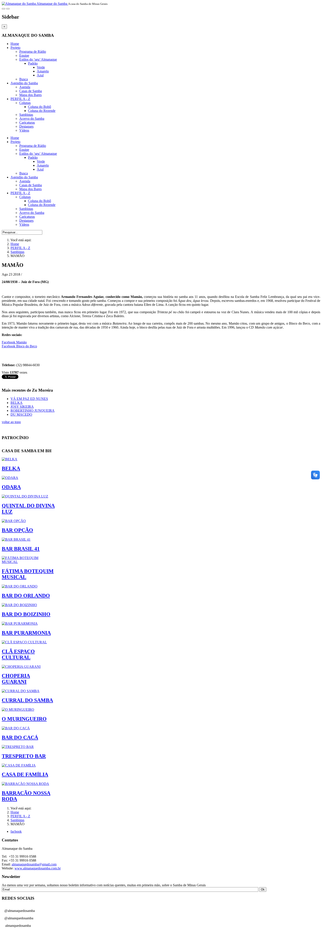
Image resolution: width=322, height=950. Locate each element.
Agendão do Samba (24, 83)
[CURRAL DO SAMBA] (20, 691)
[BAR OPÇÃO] (14, 521)
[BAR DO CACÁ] (16, 728)
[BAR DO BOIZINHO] (19, 605)
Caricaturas (27, 122)
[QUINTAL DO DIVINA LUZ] (25, 496)
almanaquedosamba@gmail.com (34, 864)
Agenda (24, 87)
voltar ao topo (11, 422)
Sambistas (26, 114)
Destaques (26, 126)
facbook (16, 831)
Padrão (33, 63)
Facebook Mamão (14, 342)
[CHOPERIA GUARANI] (21, 667)
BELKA (17, 403)
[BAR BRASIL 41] (16, 539)
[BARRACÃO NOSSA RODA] (25, 784)
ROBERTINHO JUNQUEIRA (33, 410)
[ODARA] (10, 478)
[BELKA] (9, 459)
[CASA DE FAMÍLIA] (19, 765)
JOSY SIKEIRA (22, 406)
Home (15, 44)
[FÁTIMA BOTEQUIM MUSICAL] (28, 562)
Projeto (15, 47)
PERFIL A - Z (20, 99)
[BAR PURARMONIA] (20, 623)
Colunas (25, 103)
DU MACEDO (21, 414)
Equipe (24, 55)
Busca (23, 79)
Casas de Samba (30, 91)
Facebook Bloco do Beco (19, 346)
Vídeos (24, 130)
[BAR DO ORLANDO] (19, 586)
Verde (41, 67)
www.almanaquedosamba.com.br (37, 868)
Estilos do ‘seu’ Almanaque (38, 59)
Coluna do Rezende (41, 111)
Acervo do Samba (31, 118)
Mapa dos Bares (30, 95)
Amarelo (43, 71)
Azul (40, 75)
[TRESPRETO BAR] (18, 747)
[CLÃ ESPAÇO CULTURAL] (24, 642)
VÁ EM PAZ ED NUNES (29, 399)
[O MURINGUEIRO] (18, 709)
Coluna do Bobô (39, 107)
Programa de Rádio (32, 51)
